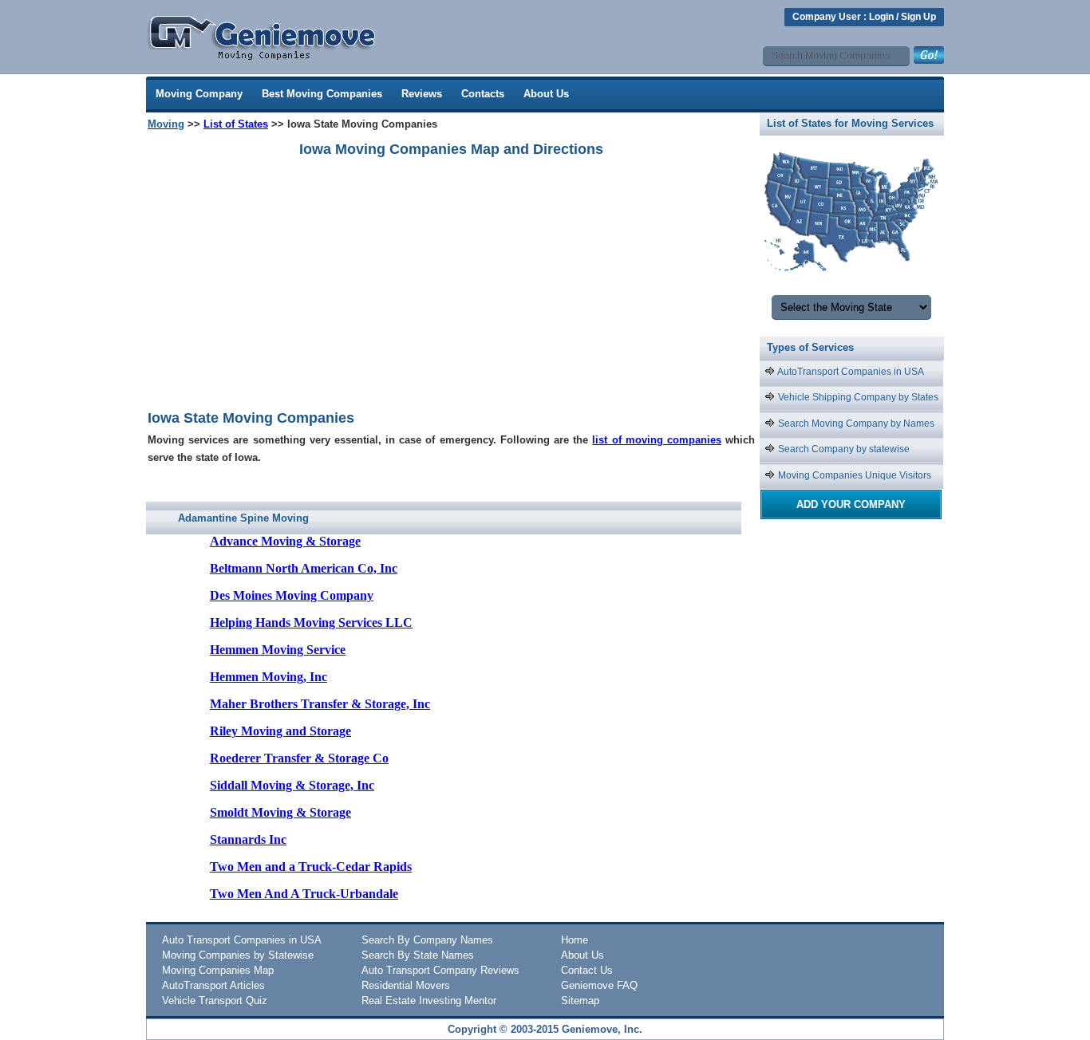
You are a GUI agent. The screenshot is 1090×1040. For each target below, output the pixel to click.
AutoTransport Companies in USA (850, 371)
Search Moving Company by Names (855, 423)
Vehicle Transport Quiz (214, 1001)
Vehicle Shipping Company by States (857, 397)
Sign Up (918, 16)
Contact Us (587, 970)
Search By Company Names (427, 940)
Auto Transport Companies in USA (242, 940)
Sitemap (580, 1001)
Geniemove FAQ (599, 985)
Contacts (482, 94)
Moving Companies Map (218, 970)
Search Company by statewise (843, 449)
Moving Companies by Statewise (238, 955)
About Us (546, 94)
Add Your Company (851, 504)
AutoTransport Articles (213, 985)
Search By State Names (417, 955)
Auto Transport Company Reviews (440, 970)
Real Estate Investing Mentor (428, 1001)
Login (881, 16)
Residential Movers (405, 985)
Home (574, 940)
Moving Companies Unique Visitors (853, 475)
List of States (235, 124)
